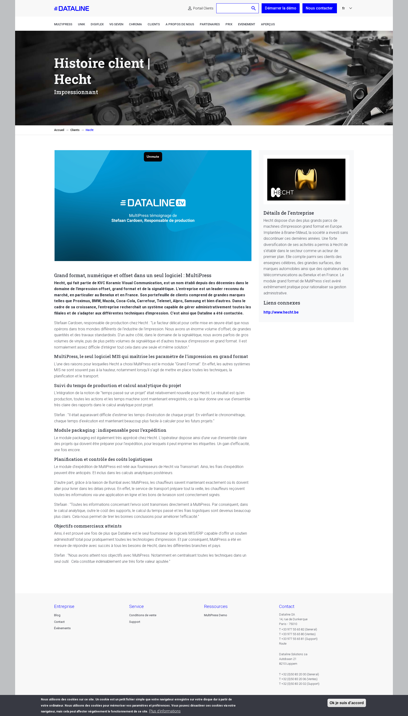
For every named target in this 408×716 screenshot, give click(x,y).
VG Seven (116, 24)
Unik (81, 24)
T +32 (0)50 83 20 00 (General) (299, 674)
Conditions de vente (142, 615)
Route (282, 643)
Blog (57, 615)
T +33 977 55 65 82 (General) (298, 629)
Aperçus (268, 24)
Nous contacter (320, 8)
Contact (59, 622)
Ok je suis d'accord (347, 703)
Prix (228, 24)
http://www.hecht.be (281, 312)
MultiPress (63, 24)
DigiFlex (97, 24)
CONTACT (286, 606)
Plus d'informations (165, 711)
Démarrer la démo (280, 8)
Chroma (135, 24)
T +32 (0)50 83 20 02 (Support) (299, 683)
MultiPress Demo (215, 615)
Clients (154, 24)
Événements (62, 628)
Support (134, 622)
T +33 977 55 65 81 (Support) (298, 639)
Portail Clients (203, 8)
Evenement (246, 24)
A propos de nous (180, 24)
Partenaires (210, 24)
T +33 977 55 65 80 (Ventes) (297, 634)
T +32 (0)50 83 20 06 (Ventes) (298, 679)
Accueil (59, 130)
